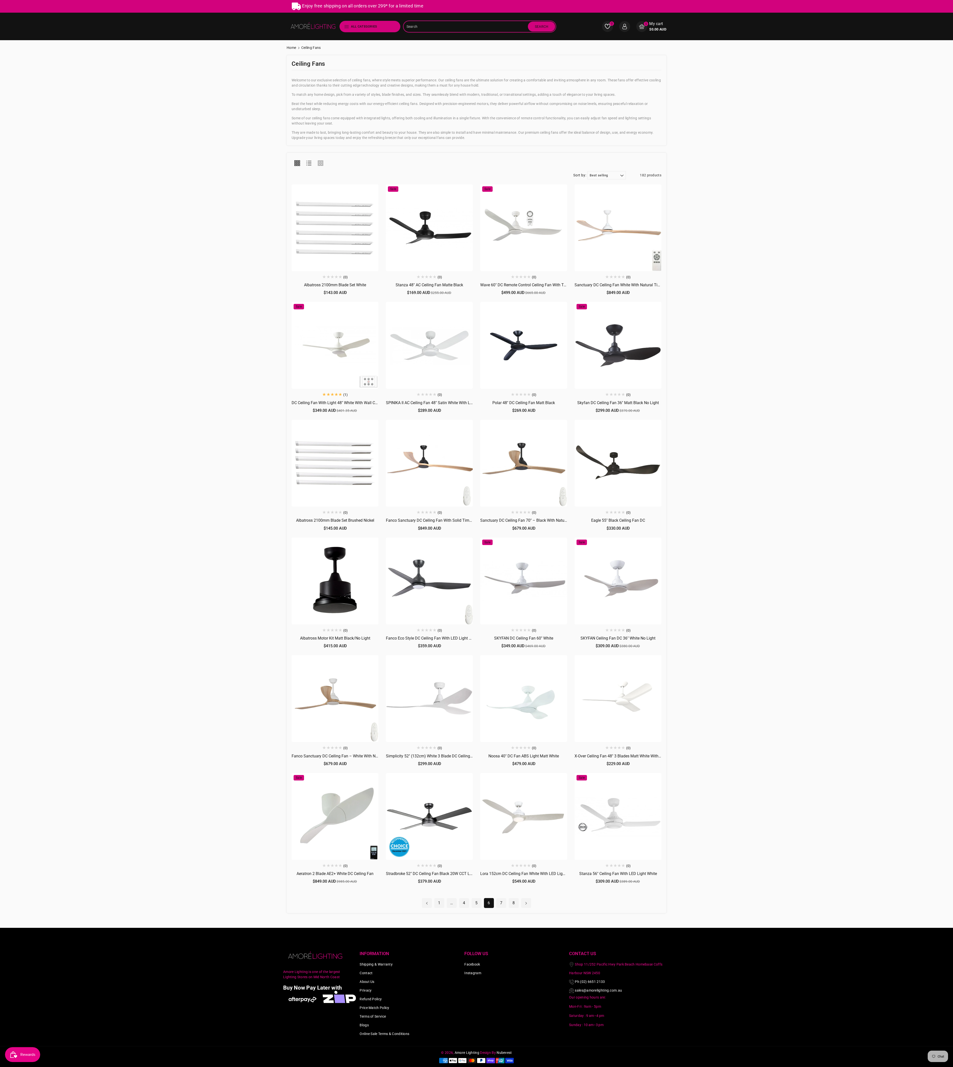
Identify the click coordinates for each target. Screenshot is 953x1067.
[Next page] (526, 903)
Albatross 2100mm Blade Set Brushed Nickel (335, 520)
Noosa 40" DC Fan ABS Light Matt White (523, 756)
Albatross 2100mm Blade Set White (335, 285)
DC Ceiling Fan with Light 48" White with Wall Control (338, 402)
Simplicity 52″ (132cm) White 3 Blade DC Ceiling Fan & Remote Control (447, 756)
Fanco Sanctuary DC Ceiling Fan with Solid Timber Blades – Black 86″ (447, 520)
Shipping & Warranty (376, 964)
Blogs (364, 1025)
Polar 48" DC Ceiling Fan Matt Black (523, 402)
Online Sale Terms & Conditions (384, 1034)
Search (541, 27)
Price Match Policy (374, 1008)
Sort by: (579, 175)
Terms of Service (373, 1016)
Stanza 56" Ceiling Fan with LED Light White (618, 873)
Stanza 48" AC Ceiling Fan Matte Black (429, 285)
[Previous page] (427, 903)
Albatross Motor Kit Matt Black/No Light (335, 638)
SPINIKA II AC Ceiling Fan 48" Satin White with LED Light (435, 402)
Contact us (582, 953)
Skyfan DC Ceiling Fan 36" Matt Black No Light (618, 402)
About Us (367, 982)
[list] (308, 163)
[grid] (297, 163)
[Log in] (624, 26)
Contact (366, 973)
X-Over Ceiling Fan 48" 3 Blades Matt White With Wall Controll (628, 756)
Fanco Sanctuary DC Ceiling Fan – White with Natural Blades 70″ (348, 756)
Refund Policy (371, 999)
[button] (651, 26)
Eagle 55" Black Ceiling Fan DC (618, 520)
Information (374, 953)
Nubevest (504, 1053)
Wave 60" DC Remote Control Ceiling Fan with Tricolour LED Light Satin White (548, 285)
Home (291, 48)
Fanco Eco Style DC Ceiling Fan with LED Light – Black (434, 638)
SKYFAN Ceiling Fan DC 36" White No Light (617, 638)
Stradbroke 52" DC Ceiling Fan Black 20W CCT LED (430, 873)
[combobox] (466, 26)
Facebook (472, 964)
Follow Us (476, 953)
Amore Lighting (467, 1053)
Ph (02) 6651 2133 (590, 982)
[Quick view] (335, 223)
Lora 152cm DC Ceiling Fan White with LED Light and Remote (534, 873)
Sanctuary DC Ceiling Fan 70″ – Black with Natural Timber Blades (537, 520)
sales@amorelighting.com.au (598, 990)
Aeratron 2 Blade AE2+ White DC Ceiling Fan (335, 873)
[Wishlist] (346, 223)
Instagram (472, 973)
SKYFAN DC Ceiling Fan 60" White (523, 638)
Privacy (366, 990)
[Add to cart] (324, 223)
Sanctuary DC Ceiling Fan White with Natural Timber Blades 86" (630, 285)
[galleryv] (320, 163)
